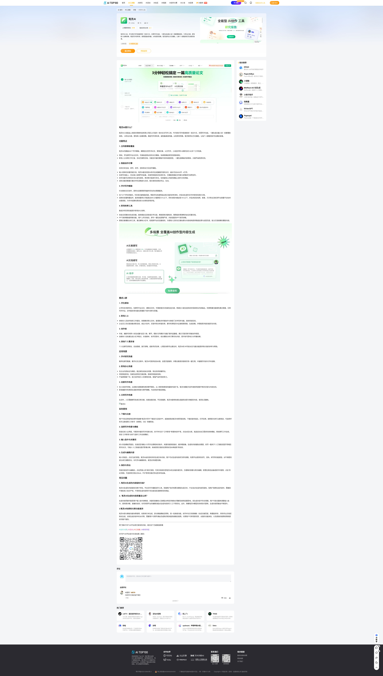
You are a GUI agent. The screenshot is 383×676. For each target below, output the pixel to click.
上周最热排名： (128, 28)
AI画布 (200, 3)
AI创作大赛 (173, 3)
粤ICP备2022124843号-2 (144, 672)
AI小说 (182, 3)
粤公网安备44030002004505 (166, 672)
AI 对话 (236, 3)
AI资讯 (140, 3)
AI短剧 (163, 3)
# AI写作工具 (133, 44)
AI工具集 (131, 3)
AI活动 (148, 3)
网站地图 (240, 658)
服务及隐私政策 (242, 655)
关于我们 (240, 661)
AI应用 (190, 3)
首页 (123, 3)
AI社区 (156, 3)
